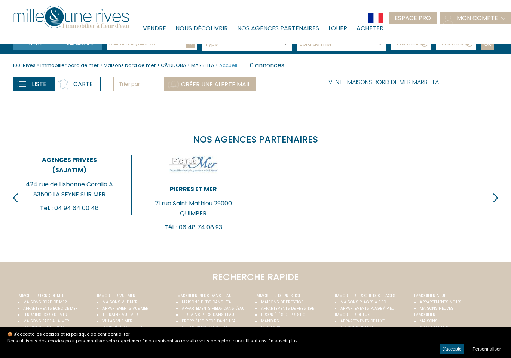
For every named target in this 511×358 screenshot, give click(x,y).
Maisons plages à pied (363, 302)
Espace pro (413, 18)
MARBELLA (202, 65)
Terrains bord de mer (45, 315)
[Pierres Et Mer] (193, 175)
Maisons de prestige (282, 302)
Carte (83, 84)
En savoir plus (283, 341)
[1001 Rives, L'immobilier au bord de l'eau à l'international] (71, 17)
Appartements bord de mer (50, 308)
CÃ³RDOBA (173, 65)
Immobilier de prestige (278, 296)
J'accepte (452, 349)
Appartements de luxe (362, 321)
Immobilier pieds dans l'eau (204, 296)
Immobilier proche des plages (365, 296)
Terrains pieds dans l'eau (208, 315)
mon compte (477, 18)
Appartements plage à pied (367, 308)
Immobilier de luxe (353, 315)
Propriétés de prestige (284, 315)
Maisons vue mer (120, 302)
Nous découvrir (201, 28)
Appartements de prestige (287, 308)
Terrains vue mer (120, 315)
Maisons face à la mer (46, 321)
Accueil (228, 65)
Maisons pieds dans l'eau (208, 302)
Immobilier (424, 315)
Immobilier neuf (430, 296)
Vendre (154, 28)
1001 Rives (24, 65)
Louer (337, 28)
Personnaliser (486, 349)
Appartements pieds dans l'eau (213, 308)
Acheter (370, 28)
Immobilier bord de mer (70, 65)
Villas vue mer (117, 321)
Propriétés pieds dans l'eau (210, 321)
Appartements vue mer (125, 308)
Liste (39, 84)
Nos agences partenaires (278, 28)
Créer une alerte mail (215, 84)
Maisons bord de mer (130, 65)
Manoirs (270, 321)
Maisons (429, 321)
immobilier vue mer (116, 296)
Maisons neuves (436, 308)
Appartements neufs (441, 302)
